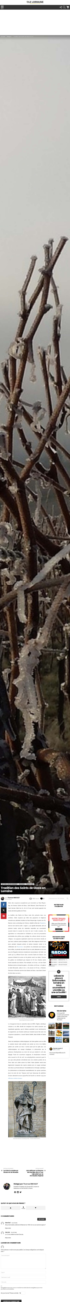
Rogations (43, 923)
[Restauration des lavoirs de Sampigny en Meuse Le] (66, 1026)
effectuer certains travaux (15, 1078)
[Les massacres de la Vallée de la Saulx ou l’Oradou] (51, 1033)
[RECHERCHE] (64, 7)
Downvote (35, 1208)
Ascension (20, 946)
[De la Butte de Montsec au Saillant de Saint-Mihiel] (66, 1040)
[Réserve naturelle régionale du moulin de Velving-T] (59, 1040)
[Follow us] (60, 7)
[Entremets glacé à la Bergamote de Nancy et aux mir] (59, 1033)
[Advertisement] (35, 22)
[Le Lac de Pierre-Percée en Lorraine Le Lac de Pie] (66, 1033)
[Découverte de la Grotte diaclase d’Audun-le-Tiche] (51, 1040)
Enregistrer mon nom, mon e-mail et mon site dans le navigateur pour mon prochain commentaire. (21, 1288)
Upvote (10, 1208)
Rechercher (67, 899)
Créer (59, 997)
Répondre (41, 1219)
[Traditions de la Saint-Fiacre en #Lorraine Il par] (59, 1026)
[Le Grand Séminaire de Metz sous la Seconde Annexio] (51, 1026)
